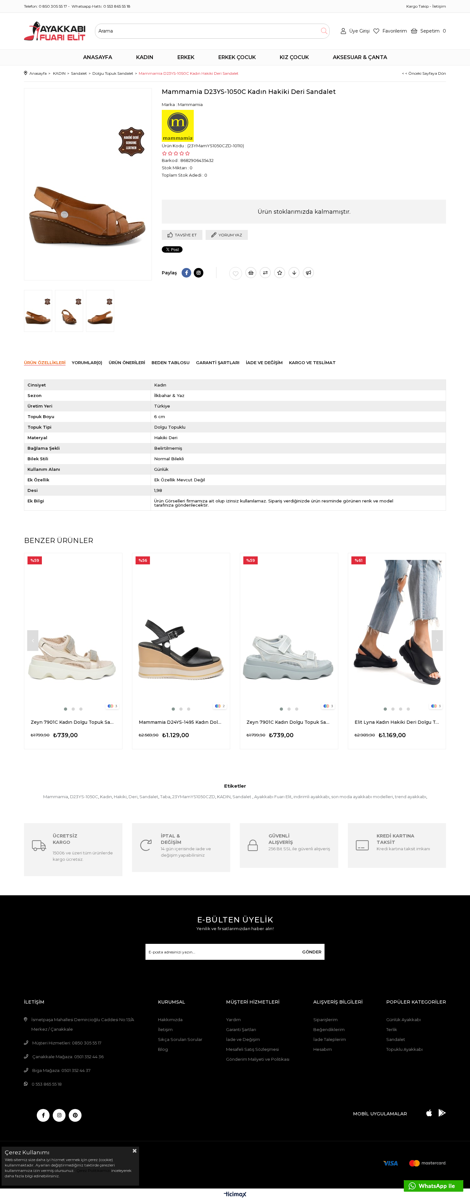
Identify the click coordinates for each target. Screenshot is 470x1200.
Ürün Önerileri (127, 362)
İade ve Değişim (243, 1039)
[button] (65, 709)
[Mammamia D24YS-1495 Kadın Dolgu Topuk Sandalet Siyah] (181, 633)
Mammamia (55, 796)
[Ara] (324, 31)
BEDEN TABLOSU (171, 362)
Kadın (106, 796)
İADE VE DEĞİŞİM (264, 362)
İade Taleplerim (329, 1039)
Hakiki (120, 796)
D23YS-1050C (84, 796)
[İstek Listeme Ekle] (250, 272)
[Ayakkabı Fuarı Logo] (54, 31)
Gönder (311, 951)
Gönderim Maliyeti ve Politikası (257, 1059)
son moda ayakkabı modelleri (362, 796)
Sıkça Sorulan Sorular (180, 1039)
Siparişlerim (325, 1019)
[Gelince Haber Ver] (308, 272)
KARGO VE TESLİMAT (312, 362)
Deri (133, 796)
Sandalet (148, 796)
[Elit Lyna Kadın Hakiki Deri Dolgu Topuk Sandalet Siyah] (397, 633)
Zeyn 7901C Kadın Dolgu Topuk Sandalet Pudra (73, 722)
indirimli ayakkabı (311, 796)
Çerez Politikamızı (92, 1170)
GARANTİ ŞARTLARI (217, 362)
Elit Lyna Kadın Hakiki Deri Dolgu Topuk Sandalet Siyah (397, 722)
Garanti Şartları (241, 1029)
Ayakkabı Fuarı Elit (273, 796)
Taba (165, 796)
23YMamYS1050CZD (193, 796)
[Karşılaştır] (265, 272)
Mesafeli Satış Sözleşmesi (252, 1049)
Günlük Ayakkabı (403, 1019)
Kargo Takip (417, 6)
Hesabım (322, 1049)
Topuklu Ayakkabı (404, 1049)
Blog (163, 1049)
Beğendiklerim (329, 1029)
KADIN (224, 796)
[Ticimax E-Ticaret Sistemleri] (235, 1195)
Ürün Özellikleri (45, 362)
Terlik (391, 1029)
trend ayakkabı (410, 796)
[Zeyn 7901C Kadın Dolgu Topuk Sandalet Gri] (289, 633)
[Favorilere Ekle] (235, 273)
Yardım (233, 1019)
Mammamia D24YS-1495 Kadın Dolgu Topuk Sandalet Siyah (181, 722)
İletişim (439, 6)
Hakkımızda (170, 1019)
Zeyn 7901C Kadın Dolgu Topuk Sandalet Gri (289, 722)
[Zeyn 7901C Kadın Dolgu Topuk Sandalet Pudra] (73, 633)
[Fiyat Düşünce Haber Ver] (294, 272)
